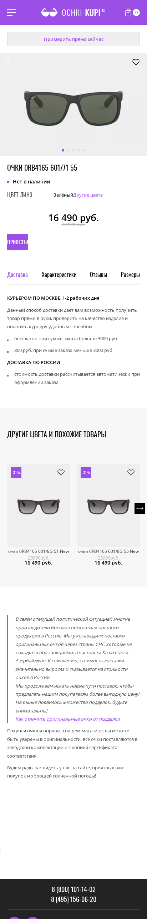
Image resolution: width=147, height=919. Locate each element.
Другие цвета (88, 195)
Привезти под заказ (17, 244)
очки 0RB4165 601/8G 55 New (108, 551)
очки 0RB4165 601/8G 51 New (38, 551)
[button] (63, 150)
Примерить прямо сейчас (73, 39)
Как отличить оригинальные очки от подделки (67, 719)
